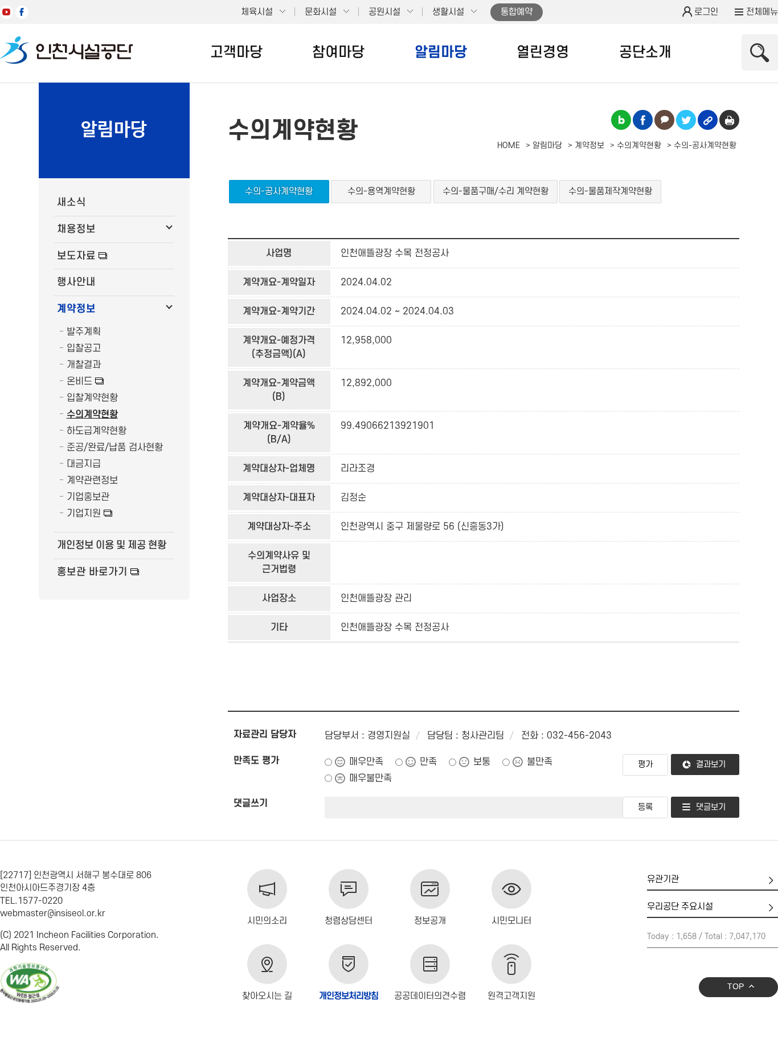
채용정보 (76, 229)
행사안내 (76, 282)
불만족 (539, 762)
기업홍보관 (88, 497)
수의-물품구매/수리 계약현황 (495, 191)
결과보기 (711, 764)
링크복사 (708, 120)
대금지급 (84, 464)
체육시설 (257, 12)
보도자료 (76, 256)
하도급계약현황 (96, 431)
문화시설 (321, 12)
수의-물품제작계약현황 (610, 191)
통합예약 (517, 12)
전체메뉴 (762, 12)
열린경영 (543, 52)
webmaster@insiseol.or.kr (52, 913)
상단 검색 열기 (760, 52)
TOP (735, 986)
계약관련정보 (92, 481)
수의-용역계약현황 (381, 191)
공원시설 (384, 12)
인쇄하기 (729, 120)
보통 (481, 762)
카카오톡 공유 (664, 120)
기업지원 (84, 514)
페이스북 (21, 12)
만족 (428, 762)
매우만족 (366, 762)
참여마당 (338, 52)
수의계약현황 (92, 414)
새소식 (71, 202)
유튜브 (6, 12)
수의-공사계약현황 (279, 191)
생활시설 (448, 12)
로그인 (706, 12)
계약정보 (76, 309)
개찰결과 (84, 365)
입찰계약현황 (92, 398)
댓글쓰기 (251, 803)
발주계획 (84, 332)
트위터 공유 (686, 120)
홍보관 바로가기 (92, 572)
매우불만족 (370, 778)
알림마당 (441, 52)
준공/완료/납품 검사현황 (115, 447)
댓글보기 (711, 807)
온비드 (79, 381)
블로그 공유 (621, 120)
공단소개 (645, 52)
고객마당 (236, 52)
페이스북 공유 (643, 120)
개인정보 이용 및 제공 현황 (111, 545)
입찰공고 (84, 348)
